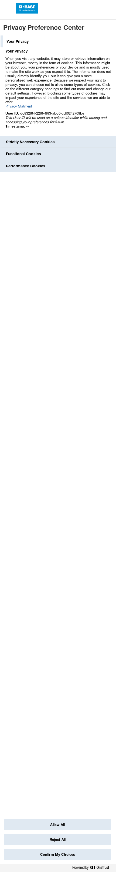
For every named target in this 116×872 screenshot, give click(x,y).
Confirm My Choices (57, 854)
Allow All (57, 824)
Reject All (58, 839)
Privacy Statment (18, 106)
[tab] (58, 41)
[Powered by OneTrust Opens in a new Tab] (92, 868)
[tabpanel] (59, 92)
